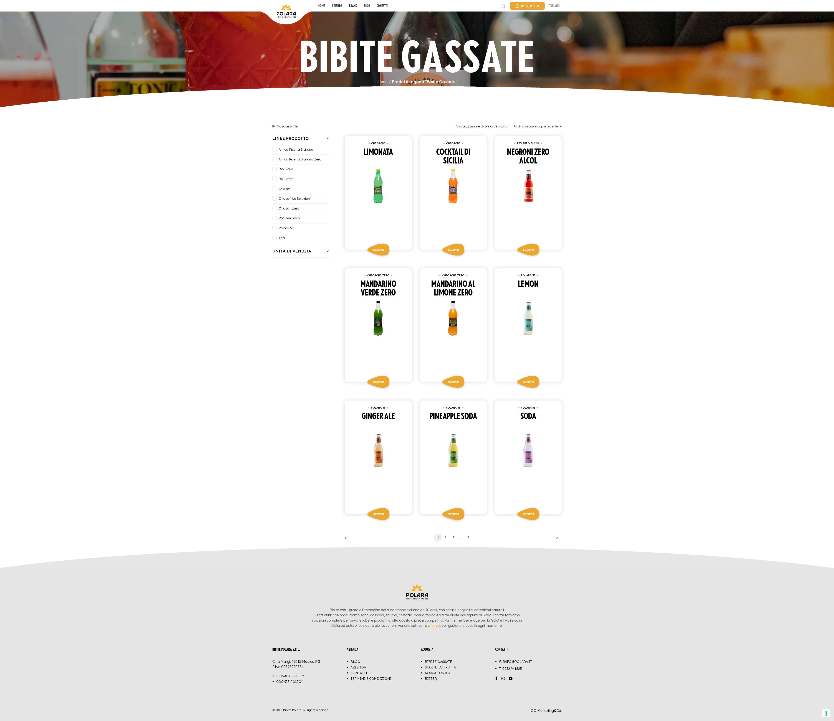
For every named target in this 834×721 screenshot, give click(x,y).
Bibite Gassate (438, 662)
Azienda (337, 6)
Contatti (382, 6)
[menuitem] (321, 6)
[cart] (503, 6)
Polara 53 (528, 275)
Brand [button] (353, 6)
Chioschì (378, 143)
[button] (378, 203)
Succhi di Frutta (440, 667)
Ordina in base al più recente (536, 126)
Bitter (431, 678)
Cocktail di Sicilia (453, 156)
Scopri (378, 249)
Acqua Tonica (437, 673)
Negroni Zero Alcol (528, 156)
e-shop (434, 625)
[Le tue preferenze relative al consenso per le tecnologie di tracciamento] (826, 713)
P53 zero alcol (528, 143)
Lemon (528, 284)
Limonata (378, 152)
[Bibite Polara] (276, 6)
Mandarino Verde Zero (378, 288)
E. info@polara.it (515, 662)
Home (321, 6)
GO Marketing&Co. (546, 710)
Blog (367, 6)
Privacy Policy (290, 676)
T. (510, 669)
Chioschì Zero (378, 275)
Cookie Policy (289, 682)
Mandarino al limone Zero (453, 288)
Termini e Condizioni (371, 678)
